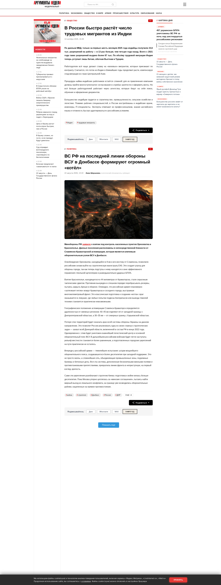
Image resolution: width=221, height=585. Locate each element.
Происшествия (120, 13)
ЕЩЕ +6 (128, 395)
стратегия (81, 395)
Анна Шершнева (93, 173)
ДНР (117, 395)
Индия (69, 123)
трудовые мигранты (86, 123)
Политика (64, 13)
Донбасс (95, 395)
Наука (159, 13)
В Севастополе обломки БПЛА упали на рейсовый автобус (46, 88)
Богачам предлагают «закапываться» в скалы (46, 165)
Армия (108, 13)
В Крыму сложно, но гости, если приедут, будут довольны (44, 137)
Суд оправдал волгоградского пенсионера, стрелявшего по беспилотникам (42, 152)
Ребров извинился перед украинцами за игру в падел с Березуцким (46, 114)
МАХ (117, 139)
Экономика (76, 13)
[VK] (177, 4)
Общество (89, 13)
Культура (134, 13)
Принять (178, 580)
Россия (107, 395)
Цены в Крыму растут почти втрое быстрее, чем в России (45, 126)
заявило (86, 244)
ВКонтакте (104, 139)
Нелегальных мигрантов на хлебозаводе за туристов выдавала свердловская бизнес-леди (46, 63)
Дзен (91, 139)
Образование (147, 13)
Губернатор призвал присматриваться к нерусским (44, 76)
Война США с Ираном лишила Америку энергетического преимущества (45, 101)
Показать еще (108, 425)
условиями (86, 581)
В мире (99, 13)
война (69, 395)
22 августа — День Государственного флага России (46, 175)
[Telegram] (171, 4)
